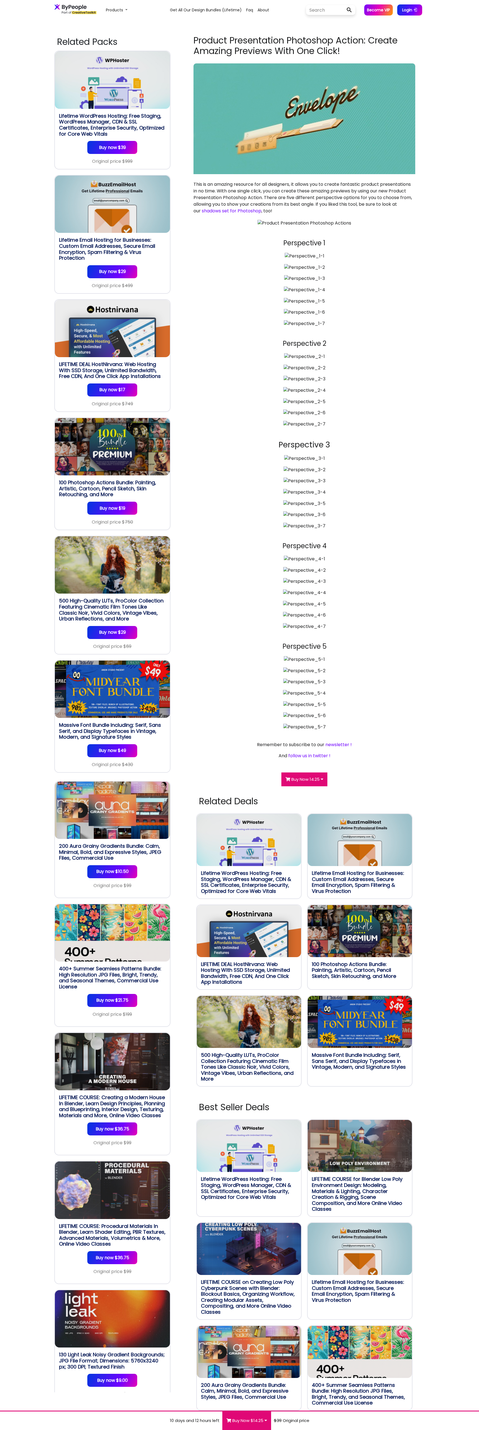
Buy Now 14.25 (305, 779)
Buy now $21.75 (112, 1000)
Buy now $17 (112, 390)
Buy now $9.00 (112, 1380)
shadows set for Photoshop (231, 211)
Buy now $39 (112, 147)
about (263, 10)
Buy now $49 (112, 750)
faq (249, 10)
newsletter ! (338, 744)
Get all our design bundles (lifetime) (206, 10)
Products (115, 10)
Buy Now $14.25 (247, 1420)
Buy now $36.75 (112, 1129)
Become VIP (378, 10)
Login (407, 10)
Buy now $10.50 (112, 871)
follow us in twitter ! (309, 756)
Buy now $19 (112, 508)
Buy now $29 (112, 271)
